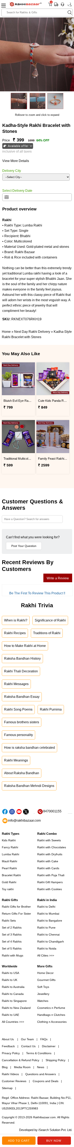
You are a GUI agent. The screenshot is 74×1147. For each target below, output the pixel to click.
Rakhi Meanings (16, 760)
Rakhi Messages (16, 684)
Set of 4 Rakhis (12, 941)
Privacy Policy (11, 1053)
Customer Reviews (14, 1081)
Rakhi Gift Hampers (50, 882)
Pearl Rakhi (9, 868)
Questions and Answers (40, 1074)
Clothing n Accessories (52, 1021)
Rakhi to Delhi (46, 906)
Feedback (8, 1046)
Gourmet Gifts (46, 980)
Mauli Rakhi (9, 861)
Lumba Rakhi (10, 854)
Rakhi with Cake (47, 861)
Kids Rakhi (9, 840)
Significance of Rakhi (50, 620)
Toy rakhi (8, 889)
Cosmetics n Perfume (51, 1007)
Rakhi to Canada (13, 993)
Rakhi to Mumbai (48, 913)
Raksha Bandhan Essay (21, 696)
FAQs (43, 1039)
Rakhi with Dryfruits (49, 854)
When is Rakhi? (15, 620)
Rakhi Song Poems (18, 709)
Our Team (27, 1039)
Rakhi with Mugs (12, 955)
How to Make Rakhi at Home (25, 646)
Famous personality (18, 735)
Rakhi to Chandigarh (50, 941)
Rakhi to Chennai (48, 934)
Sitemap (7, 1088)
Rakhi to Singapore (14, 1000)
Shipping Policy (55, 1060)
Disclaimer (49, 1046)
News (40, 1067)
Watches (42, 1000)
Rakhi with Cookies (49, 889)
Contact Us (28, 1046)
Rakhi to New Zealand (16, 1007)
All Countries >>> (13, 1021)
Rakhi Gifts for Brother (16, 906)
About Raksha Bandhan (21, 773)
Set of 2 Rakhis (12, 927)
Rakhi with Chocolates (51, 847)
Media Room (22, 1067)
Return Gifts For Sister (16, 913)
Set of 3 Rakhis (12, 934)
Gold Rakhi (9, 882)
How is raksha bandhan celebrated (29, 747)
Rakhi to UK (9, 980)
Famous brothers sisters (21, 722)
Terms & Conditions (38, 1053)
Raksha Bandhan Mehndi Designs (29, 786)
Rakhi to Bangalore (49, 920)
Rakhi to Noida (46, 948)
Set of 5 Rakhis (12, 948)
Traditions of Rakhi (46, 633)
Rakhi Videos (10, 1074)
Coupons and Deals (45, 1081)
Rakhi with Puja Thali (50, 875)
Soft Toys (43, 987)
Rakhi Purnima (51, 709)
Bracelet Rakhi (11, 875)
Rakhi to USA (10, 973)
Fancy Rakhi (10, 847)
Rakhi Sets (9, 920)
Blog (5, 1067)
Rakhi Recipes (15, 633)
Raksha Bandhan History (22, 658)
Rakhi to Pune (46, 927)
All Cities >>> (45, 955)
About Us (8, 1039)
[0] (50, 6)
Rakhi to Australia (13, 987)
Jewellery (43, 993)
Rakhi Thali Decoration (21, 671)
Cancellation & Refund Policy (20, 1060)
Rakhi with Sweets (49, 840)
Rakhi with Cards (48, 868)
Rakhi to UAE (10, 1014)
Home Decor (45, 973)
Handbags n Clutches (51, 1014)
